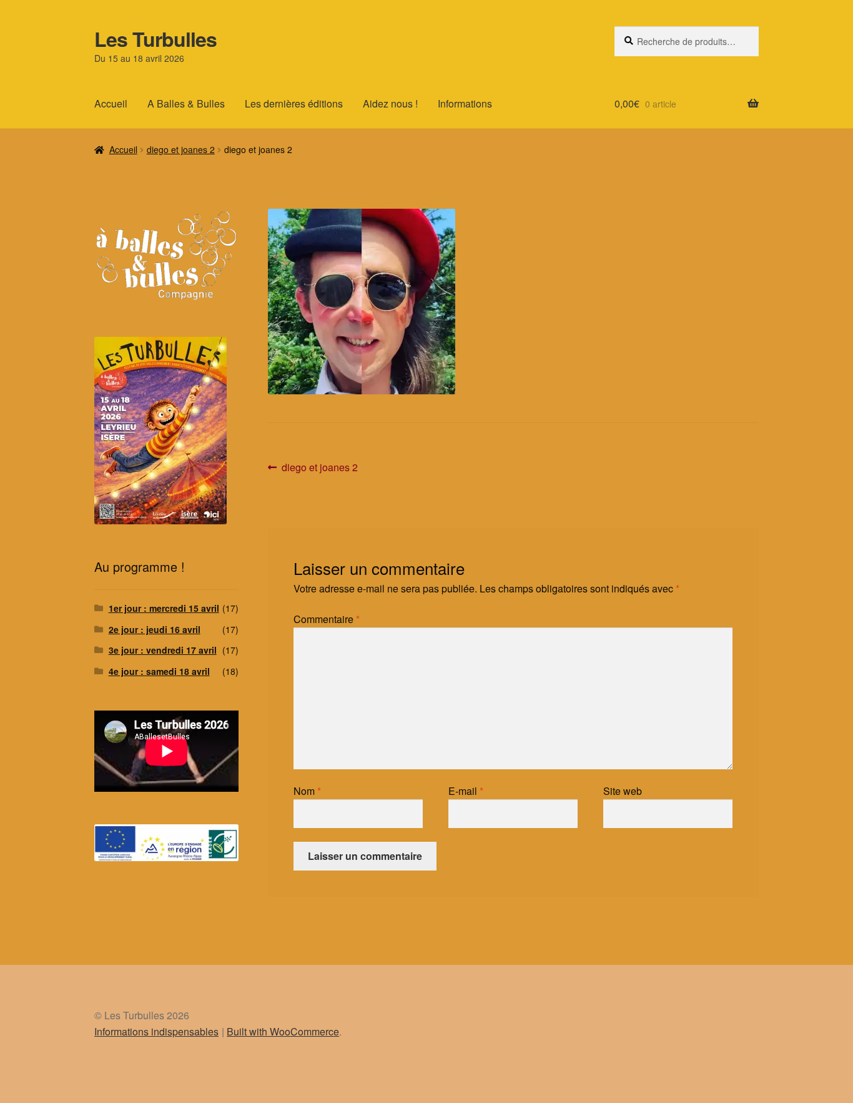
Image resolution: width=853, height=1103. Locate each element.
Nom (307, 791)
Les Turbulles (155, 38)
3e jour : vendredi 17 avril (163, 650)
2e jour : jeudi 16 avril (154, 629)
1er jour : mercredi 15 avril (164, 608)
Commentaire (326, 619)
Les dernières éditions (294, 103)
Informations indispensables (156, 1031)
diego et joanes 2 (181, 149)
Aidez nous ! (390, 103)
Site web (622, 791)
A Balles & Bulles (186, 103)
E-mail (465, 791)
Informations (465, 103)
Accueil (110, 103)
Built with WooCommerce (283, 1031)
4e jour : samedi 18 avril (159, 671)
